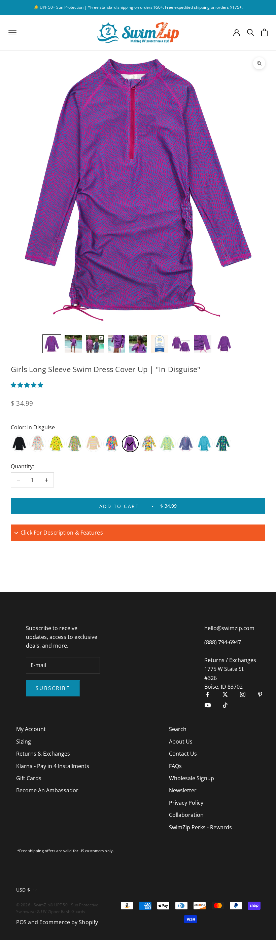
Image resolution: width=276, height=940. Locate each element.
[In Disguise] (130, 443)
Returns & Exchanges (43, 753)
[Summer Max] (222, 443)
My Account (31, 729)
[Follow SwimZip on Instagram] (242, 694)
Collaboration (186, 815)
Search (177, 729)
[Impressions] (111, 443)
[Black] (19, 443)
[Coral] (56, 443)
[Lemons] (167, 443)
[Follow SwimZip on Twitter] (225, 694)
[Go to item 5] (138, 343)
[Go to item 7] (181, 343)
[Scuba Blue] (204, 443)
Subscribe (53, 688)
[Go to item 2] (73, 343)
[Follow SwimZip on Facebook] (207, 694)
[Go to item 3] (94, 343)
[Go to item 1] (51, 343)
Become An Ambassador (47, 790)
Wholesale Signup (191, 778)
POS (21, 922)
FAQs (175, 766)
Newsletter (183, 790)
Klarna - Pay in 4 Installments (52, 766)
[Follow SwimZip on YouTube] (207, 705)
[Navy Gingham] (185, 443)
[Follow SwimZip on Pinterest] (260, 694)
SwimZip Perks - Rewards (200, 827)
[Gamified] (93, 443)
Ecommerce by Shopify (68, 922)
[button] (27, 385)
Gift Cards (28, 778)
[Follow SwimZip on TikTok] (225, 705)
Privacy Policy (186, 802)
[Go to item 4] (116, 343)
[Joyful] (148, 443)
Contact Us (183, 753)
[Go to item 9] (224, 343)
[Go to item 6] (159, 343)
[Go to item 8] (202, 343)
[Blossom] (37, 443)
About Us (181, 741)
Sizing (23, 741)
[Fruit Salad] (74, 443)
